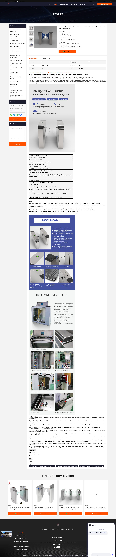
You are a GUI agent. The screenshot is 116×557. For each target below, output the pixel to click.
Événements (82, 4)
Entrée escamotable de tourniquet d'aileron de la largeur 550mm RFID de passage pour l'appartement (19, 508)
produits (15, 20)
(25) (17, 51)
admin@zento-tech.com (94, 0)
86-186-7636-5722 (107, 0)
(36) (17, 43)
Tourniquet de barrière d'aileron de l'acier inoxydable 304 (42, 466)
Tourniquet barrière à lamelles (25, 20)
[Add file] (89, 554)
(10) (17, 86)
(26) (16, 64)
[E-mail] (20, 115)
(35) (15, 35)
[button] (31, 47)
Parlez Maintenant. (104, 4)
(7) (17, 60)
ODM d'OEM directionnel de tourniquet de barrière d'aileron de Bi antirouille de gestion (44, 508)
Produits (55, 4)
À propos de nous (64, 4)
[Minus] (112, 525)
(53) (15, 39)
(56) (15, 30)
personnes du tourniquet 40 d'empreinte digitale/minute (91, 466)
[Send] (113, 554)
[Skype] (14, 115)
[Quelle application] (17, 114)
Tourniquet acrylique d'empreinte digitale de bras (67, 466)
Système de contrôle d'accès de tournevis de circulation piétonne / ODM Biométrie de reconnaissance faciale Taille (70, 508)
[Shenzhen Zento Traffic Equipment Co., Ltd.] (8, 4)
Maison (49, 4)
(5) (16, 96)
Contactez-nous (73, 4)
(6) (16, 77)
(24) (15, 56)
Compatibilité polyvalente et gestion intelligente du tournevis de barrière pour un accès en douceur (96, 508)
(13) (16, 68)
